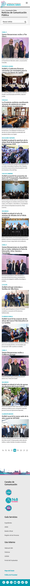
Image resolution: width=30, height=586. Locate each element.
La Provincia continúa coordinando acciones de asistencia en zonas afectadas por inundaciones (15, 104)
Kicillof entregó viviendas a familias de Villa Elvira (12, 288)
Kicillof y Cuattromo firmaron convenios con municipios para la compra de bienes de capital (14, 70)
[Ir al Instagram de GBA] (11, 582)
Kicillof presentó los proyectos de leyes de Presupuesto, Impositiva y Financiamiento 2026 (15, 178)
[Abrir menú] (27, 3)
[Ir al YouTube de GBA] (15, 582)
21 (24, 450)
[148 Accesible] (11, 500)
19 (18, 450)
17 (12, 450)
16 (9, 450)
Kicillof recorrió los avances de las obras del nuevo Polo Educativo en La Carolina (15, 321)
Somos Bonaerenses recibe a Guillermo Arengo (13, 353)
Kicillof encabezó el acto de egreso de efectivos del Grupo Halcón (15, 385)
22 (27, 450)
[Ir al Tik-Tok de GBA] (22, 582)
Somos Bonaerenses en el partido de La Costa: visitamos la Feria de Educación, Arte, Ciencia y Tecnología (14, 250)
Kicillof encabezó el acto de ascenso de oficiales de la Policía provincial (14, 215)
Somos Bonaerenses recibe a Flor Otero (14, 35)
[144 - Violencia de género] (8, 508)
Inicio (3, 10)
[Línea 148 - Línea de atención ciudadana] (8, 492)
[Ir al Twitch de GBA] (26, 582)
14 (3, 450)
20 (21, 450)
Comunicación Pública (11, 10)
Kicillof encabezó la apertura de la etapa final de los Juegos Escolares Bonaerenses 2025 (15, 142)
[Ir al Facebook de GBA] (3, 582)
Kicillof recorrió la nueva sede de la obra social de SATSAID (15, 417)
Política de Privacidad (11, 575)
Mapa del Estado (9, 570)
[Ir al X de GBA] (7, 582)
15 (6, 450)
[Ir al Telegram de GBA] (18, 582)
